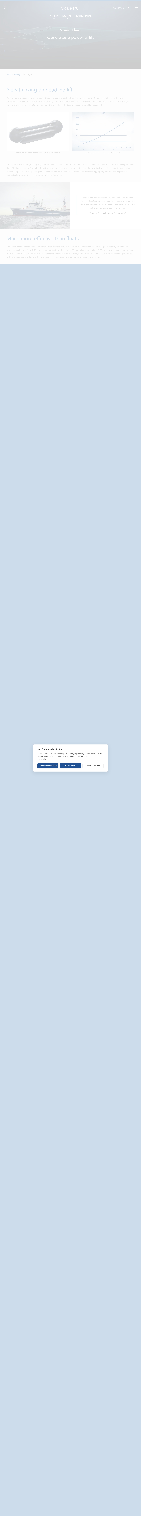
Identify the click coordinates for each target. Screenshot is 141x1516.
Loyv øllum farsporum (48, 766)
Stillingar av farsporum (93, 765)
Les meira (41, 759)
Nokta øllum (70, 766)
